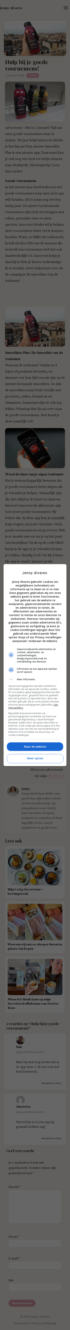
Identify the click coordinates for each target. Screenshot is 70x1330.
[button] (35, 679)
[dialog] (35, 665)
